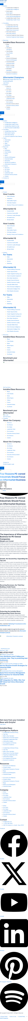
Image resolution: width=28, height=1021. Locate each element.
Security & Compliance (10, 162)
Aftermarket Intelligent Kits (13, 289)
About (4, 792)
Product (5, 192)
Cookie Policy (21, 1016)
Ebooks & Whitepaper (10, 157)
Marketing (7, 145)
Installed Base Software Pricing (10, 732)
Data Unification (11, 196)
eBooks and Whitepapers (9, 772)
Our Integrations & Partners (9, 743)
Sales (6, 143)
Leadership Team (9, 172)
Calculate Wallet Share (12, 284)
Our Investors (10, 431)
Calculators (7, 150)
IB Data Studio (10, 219)
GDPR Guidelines (4, 1018)
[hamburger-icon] (1, 4)
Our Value (7, 171)
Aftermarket (7, 140)
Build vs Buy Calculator (8, 736)
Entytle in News (7, 767)
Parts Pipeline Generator (13, 291)
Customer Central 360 (12, 213)
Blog (6, 148)
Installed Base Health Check (11, 124)
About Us (7, 167)
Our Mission (10, 424)
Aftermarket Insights (10, 133)
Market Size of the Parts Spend (10, 737)
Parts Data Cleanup (9, 134)
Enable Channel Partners (13, 280)
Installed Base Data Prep (11, 131)
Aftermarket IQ (9, 267)
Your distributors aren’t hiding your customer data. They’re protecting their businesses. (14, 658)
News (6, 155)
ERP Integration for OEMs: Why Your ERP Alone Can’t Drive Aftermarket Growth (12, 682)
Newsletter (7, 160)
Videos (8, 347)
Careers (7, 176)
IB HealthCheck (11, 217)
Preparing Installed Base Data (10, 739)
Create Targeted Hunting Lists (14, 273)
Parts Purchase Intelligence (13, 286)
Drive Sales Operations (12, 278)
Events (6, 153)
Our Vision (7, 169)
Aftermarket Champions (13, 77)
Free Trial (5, 734)
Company (5, 84)
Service (9, 261)
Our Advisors (10, 435)
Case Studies (8, 152)
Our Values (9, 427)
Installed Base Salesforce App (12, 126)
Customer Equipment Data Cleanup (13, 136)
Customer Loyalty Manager (13, 215)
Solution (5, 252)
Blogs (8, 339)
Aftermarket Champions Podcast (11, 769)
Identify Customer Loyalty (13, 282)
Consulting (5, 129)
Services (7, 141)
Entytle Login (3, 0)
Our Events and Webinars (9, 765)
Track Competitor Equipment (14, 276)
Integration (9, 198)
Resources (5, 334)
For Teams (7, 255)
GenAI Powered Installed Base (12, 127)
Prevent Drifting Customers (13, 269)
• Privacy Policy (4, 1016)
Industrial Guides (9, 159)
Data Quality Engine (12, 200)
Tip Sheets (9, 354)
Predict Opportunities (12, 271)
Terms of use (13, 1016)
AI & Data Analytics (11, 202)
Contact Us (6, 178)
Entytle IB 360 (10, 211)
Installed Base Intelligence (11, 122)
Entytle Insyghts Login (8, 464)
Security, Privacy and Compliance (15, 205)
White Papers (10, 345)
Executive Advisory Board (11, 174)
